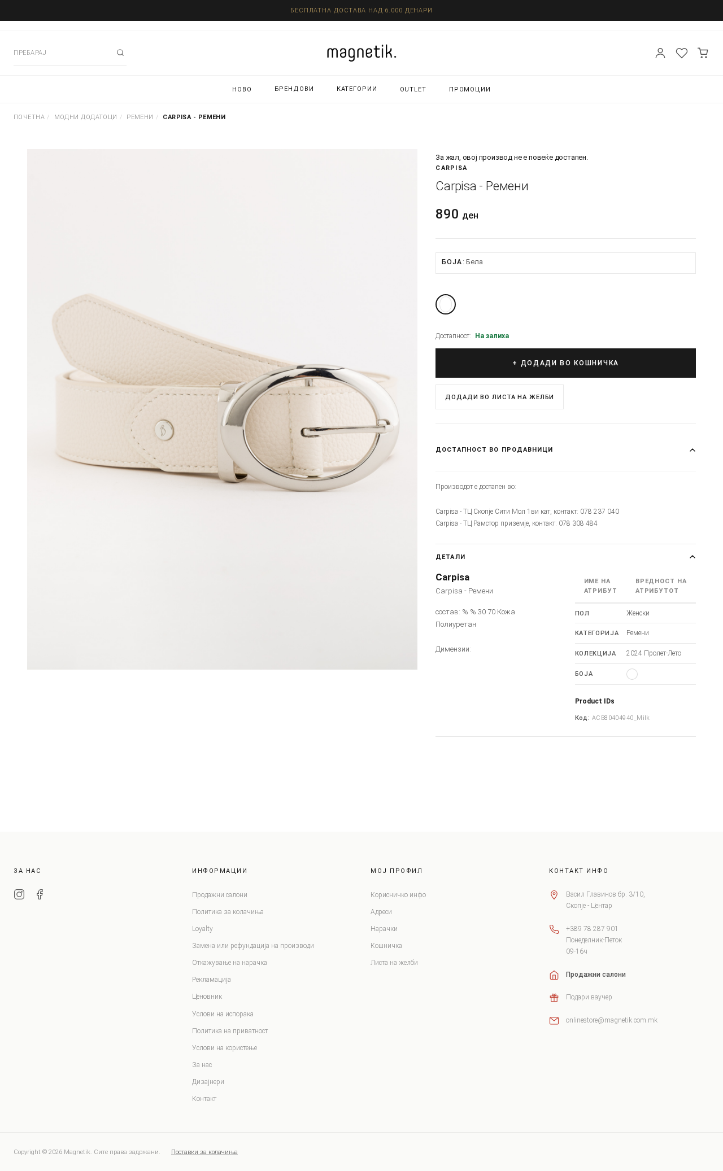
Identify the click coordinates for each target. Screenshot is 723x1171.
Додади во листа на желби (499, 397)
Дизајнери (208, 1082)
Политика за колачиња (228, 912)
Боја (462, 261)
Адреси (381, 912)
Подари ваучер (589, 997)
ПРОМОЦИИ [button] (470, 89)
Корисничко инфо (398, 895)
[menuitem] (242, 89)
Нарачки (384, 929)
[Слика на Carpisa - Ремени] (222, 409)
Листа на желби (394, 963)
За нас (202, 1065)
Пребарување (120, 52)
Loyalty (202, 929)
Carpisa (451, 168)
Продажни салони (219, 895)
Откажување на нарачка (229, 963)
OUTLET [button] (413, 89)
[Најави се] (660, 53)
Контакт (204, 1099)
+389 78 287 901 (592, 929)
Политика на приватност (230, 1031)
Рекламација (211, 980)
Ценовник (207, 996)
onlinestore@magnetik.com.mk (611, 1020)
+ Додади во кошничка (565, 363)
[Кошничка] (703, 53)
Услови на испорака (223, 1014)
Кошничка (386, 946)
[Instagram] (19, 896)
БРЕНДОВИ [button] (294, 89)
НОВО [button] (242, 89)
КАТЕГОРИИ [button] (357, 89)
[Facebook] (39, 896)
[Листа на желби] (682, 53)
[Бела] (445, 304)
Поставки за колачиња (204, 1152)
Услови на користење (224, 1048)
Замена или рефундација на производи (253, 946)
